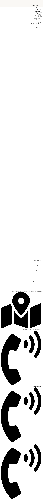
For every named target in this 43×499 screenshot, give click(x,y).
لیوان (40, 20)
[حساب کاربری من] (1, 5)
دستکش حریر (39, 13)
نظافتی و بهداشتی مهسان (36, 16)
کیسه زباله (39, 22)
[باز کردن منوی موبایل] (42, 5)
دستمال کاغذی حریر (37, 9)
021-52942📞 (19, 1)
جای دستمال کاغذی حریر (37, 11)
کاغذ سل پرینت (38, 18)
